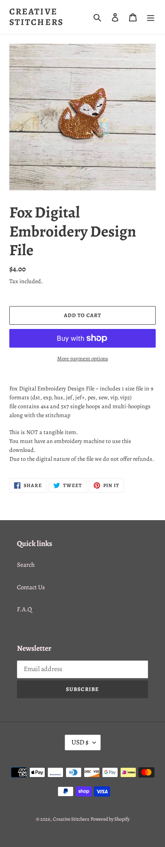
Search (26, 564)
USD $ (80, 742)
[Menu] (151, 17)
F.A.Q (24, 609)
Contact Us (31, 587)
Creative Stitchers (36, 17)
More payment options (82, 358)
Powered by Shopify (110, 819)
